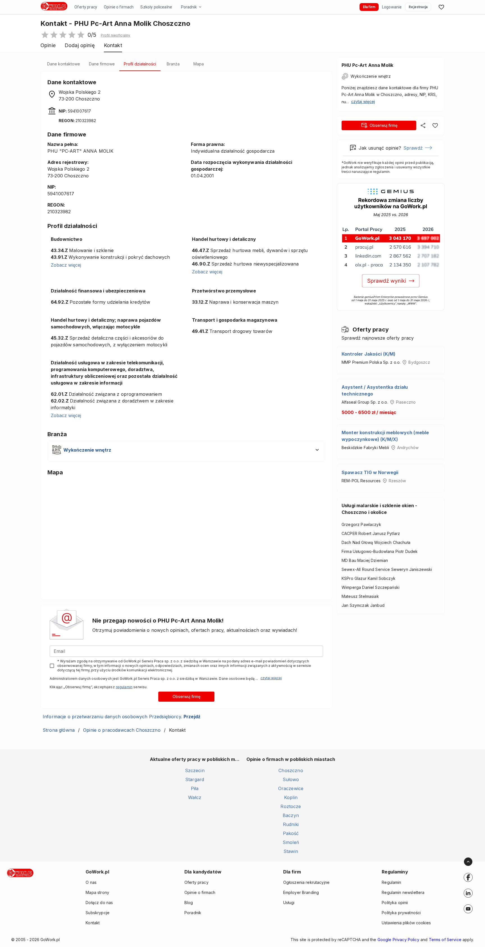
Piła (195, 788)
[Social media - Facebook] (468, 877)
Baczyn (291, 815)
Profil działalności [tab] (140, 63)
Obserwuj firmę (186, 696)
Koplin (291, 797)
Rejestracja (418, 7)
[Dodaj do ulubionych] (435, 125)
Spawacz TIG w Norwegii (370, 472)
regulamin (124, 687)
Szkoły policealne (156, 7)
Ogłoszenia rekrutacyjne (306, 882)
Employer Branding (301, 892)
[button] (115, 35)
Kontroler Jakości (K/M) (368, 354)
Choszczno (290, 770)
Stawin (290, 851)
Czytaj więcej (271, 678)
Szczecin (195, 770)
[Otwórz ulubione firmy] (441, 7)
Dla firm (369, 7)
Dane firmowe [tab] (102, 63)
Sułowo (291, 779)
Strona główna (59, 730)
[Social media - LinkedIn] (468, 893)
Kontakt (93, 922)
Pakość (291, 833)
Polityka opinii (395, 902)
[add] (468, 877)
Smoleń (291, 842)
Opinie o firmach (119, 7)
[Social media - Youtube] (468, 908)
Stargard (194, 779)
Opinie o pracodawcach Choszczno (122, 730)
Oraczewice (291, 788)
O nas (91, 882)
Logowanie (392, 7)
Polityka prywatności (401, 912)
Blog (188, 902)
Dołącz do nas (99, 902)
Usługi (289, 902)
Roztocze (290, 806)
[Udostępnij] (423, 125)
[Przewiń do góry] (468, 861)
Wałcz (194, 797)
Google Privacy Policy (398, 939)
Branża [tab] (173, 63)
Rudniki (291, 824)
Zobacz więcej (66, 265)
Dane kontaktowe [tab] (63, 63)
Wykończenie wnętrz (371, 76)
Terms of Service (445, 939)
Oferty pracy (85, 7)
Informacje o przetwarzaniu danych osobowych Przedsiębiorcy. (121, 716)
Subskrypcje (97, 912)
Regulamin (391, 882)
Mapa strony (97, 892)
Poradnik (189, 7)
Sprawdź (413, 148)
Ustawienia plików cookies (406, 922)
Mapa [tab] (198, 63)
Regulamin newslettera (403, 892)
